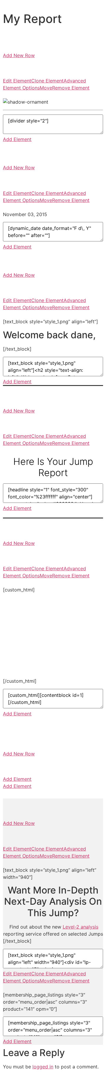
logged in (42, 1067)
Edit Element (17, 81)
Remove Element (71, 88)
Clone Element (47, 81)
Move (46, 88)
